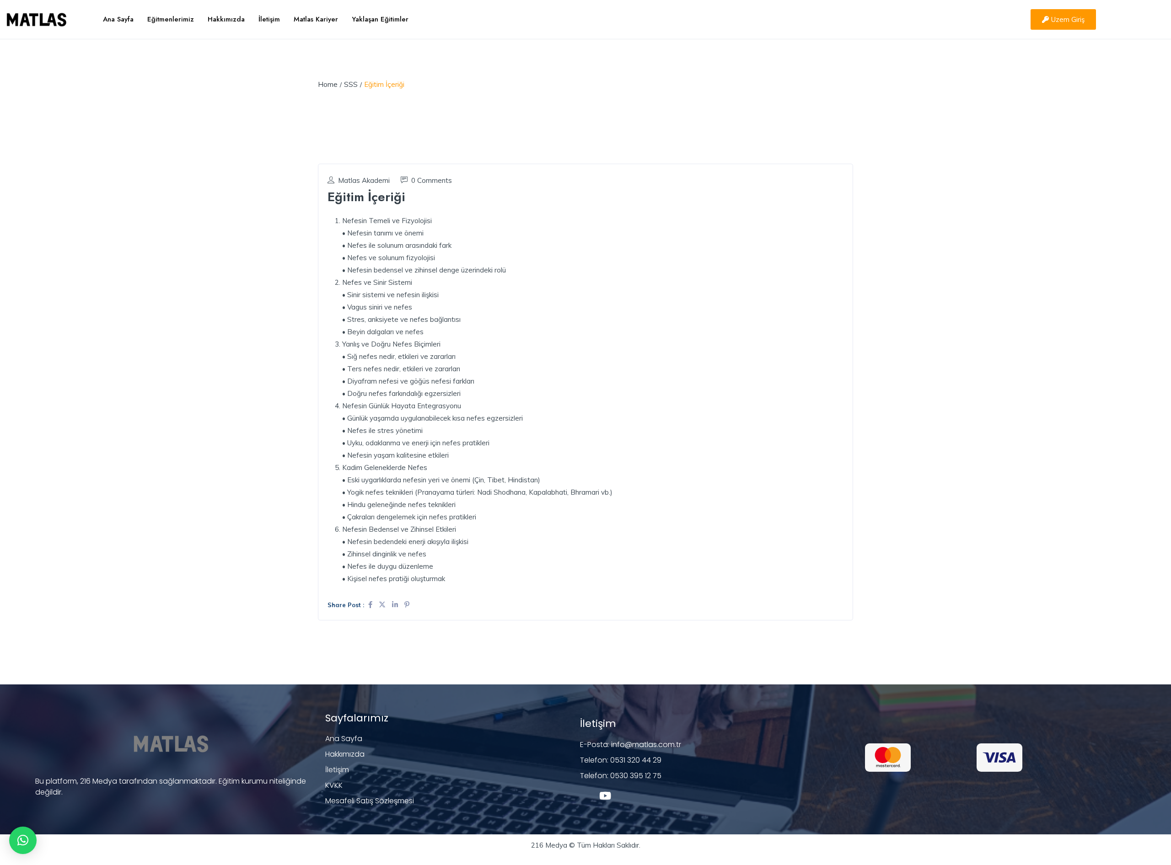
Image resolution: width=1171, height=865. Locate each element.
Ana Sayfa (118, 19)
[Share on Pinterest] (406, 604)
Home (328, 84)
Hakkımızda (226, 19)
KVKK (334, 785)
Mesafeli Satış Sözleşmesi (369, 801)
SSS (351, 84)
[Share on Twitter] (383, 604)
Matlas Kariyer (316, 19)
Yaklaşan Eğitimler (380, 19)
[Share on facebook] (371, 604)
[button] (23, 840)
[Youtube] (605, 795)
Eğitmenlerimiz (170, 19)
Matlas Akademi (364, 180)
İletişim (269, 19)
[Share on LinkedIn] (396, 604)
